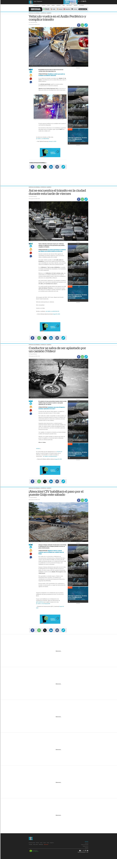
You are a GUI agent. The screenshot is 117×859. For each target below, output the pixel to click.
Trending (75, 5)
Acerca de (86, 843)
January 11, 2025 (52, 141)
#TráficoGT (59, 451)
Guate (48, 5)
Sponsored (46, 844)
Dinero (53, 5)
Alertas (49, 13)
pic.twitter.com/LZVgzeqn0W (43, 603)
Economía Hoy (36, 5)
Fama (64, 5)
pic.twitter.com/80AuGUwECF (50, 456)
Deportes (59, 5)
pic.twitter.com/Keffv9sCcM (52, 311)
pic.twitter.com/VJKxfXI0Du (42, 138)
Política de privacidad (84, 844)
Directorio (86, 847)
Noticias (43, 5)
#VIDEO (38, 448)
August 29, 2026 (56, 314)
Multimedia (41, 844)
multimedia (81, 5)
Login (35, 1)
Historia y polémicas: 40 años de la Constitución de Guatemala (77, 139)
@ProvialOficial (39, 602)
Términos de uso (85, 846)
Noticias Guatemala (34, 13)
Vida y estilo (69, 5)
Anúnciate (86, 841)
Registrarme (39, 1)
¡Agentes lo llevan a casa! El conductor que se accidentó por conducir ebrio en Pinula (51, 552)
